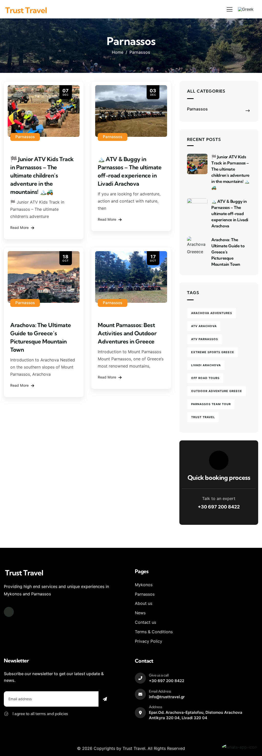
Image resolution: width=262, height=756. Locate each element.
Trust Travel (203, 417)
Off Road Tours (205, 378)
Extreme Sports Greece (212, 352)
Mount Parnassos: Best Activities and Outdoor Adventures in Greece (127, 333)
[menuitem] (245, 9)
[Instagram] (9, 612)
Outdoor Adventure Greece (216, 391)
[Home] (26, 10)
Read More (20, 227)
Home (117, 52)
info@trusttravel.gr (167, 696)
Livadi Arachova (206, 365)
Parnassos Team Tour (211, 404)
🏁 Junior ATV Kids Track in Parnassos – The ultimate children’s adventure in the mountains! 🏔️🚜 (42, 175)
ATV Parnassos (204, 339)
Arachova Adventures (211, 313)
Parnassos (25, 136)
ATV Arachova (204, 326)
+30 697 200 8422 (219, 506)
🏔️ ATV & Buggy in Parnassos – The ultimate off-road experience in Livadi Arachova (229, 213)
